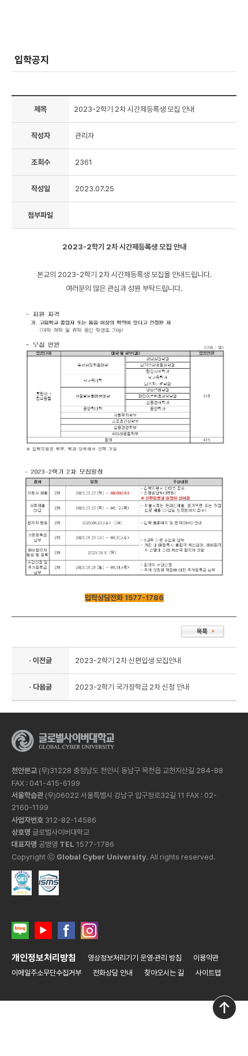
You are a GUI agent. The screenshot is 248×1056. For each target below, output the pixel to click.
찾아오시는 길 (164, 972)
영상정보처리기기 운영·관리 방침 (135, 957)
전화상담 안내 (113, 972)
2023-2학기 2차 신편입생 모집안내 (128, 660)
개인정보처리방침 (44, 957)
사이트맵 (208, 972)
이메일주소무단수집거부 (46, 972)
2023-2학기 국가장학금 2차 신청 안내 (132, 687)
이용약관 (206, 957)
